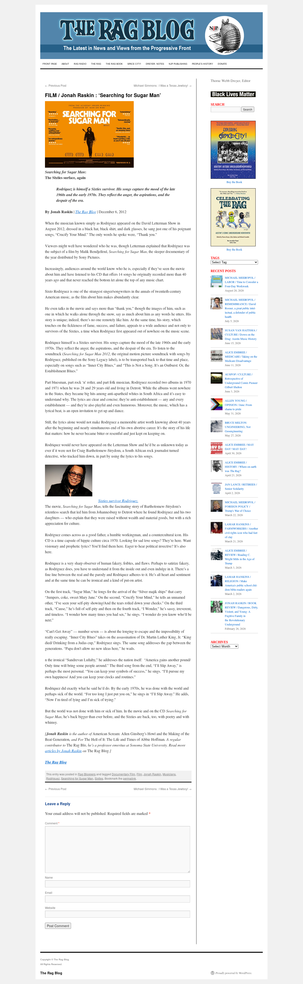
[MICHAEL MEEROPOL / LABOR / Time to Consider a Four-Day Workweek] (217, 281)
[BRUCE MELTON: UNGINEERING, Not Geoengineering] (217, 426)
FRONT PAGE (50, 64)
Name (49, 877)
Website (50, 908)
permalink (129, 778)
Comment (52, 823)
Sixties (99, 778)
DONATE (222, 64)
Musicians (169, 774)
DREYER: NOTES (155, 64)
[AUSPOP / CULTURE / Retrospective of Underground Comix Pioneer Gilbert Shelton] (217, 378)
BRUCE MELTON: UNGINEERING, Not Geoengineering (237, 427)
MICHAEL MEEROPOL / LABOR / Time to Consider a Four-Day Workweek (241, 282)
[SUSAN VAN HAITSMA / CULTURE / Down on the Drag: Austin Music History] (217, 334)
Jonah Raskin (152, 774)
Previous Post (55, 85)
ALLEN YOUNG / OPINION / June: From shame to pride (238, 405)
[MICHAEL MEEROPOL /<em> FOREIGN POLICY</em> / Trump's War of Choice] (217, 506)
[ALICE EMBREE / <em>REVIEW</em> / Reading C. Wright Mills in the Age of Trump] (217, 554)
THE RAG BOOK (114, 64)
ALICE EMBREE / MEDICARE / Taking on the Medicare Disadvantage (241, 356)
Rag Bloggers (87, 774)
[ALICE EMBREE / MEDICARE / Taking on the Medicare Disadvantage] (217, 356)
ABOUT (65, 64)
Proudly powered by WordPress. (233, 973)
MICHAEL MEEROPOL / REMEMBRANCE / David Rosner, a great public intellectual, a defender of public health (240, 308)
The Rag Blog (85, 211)
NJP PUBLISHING (178, 64)
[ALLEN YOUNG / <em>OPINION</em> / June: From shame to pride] (217, 404)
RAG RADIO (80, 64)
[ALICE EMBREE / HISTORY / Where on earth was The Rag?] (217, 466)
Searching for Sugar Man (77, 778)
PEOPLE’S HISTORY (202, 64)
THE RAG (96, 64)
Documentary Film (123, 774)
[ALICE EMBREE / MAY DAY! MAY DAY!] (217, 448)
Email (48, 892)
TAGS (215, 258)
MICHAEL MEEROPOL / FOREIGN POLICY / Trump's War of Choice (240, 506)
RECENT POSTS (223, 271)
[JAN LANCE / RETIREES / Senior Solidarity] (217, 488)
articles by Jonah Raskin (63, 750)
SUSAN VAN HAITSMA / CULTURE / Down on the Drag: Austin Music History (241, 334)
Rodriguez (53, 778)
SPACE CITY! (134, 64)
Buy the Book (234, 182)
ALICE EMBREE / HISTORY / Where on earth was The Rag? (240, 466)
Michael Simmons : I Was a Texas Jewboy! (163, 85)
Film (139, 774)
